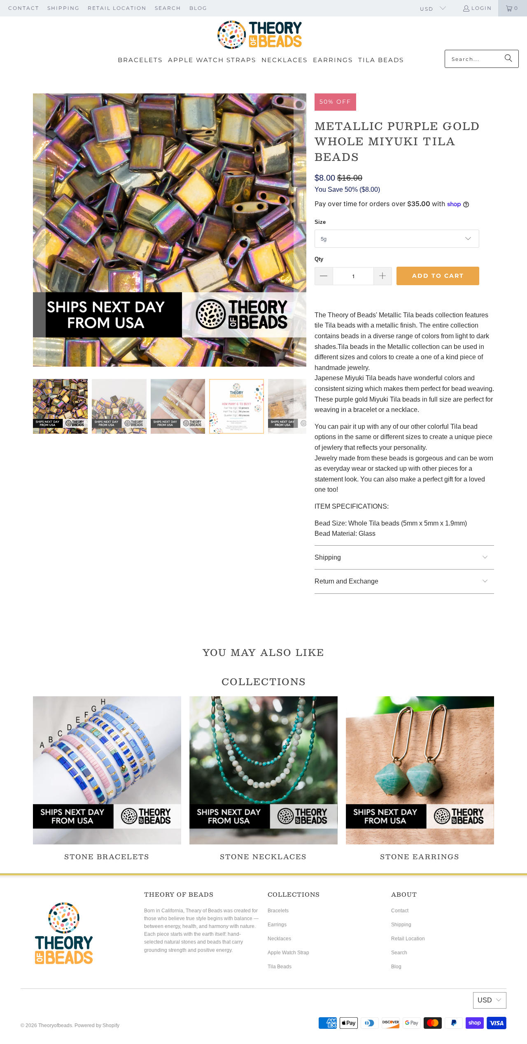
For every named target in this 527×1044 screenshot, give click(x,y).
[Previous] (39, 230)
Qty (319, 259)
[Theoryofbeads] (259, 35)
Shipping (63, 8)
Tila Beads (279, 967)
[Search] (508, 59)
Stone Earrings (420, 778)
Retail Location (117, 8)
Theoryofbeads (55, 1025)
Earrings (277, 925)
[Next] (300, 230)
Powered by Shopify (97, 1025)
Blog (198, 8)
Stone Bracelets (107, 778)
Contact (23, 8)
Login (481, 8)
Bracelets (278, 911)
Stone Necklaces (263, 778)
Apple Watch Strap (288, 953)
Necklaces (279, 939)
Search (168, 8)
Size (320, 222)
